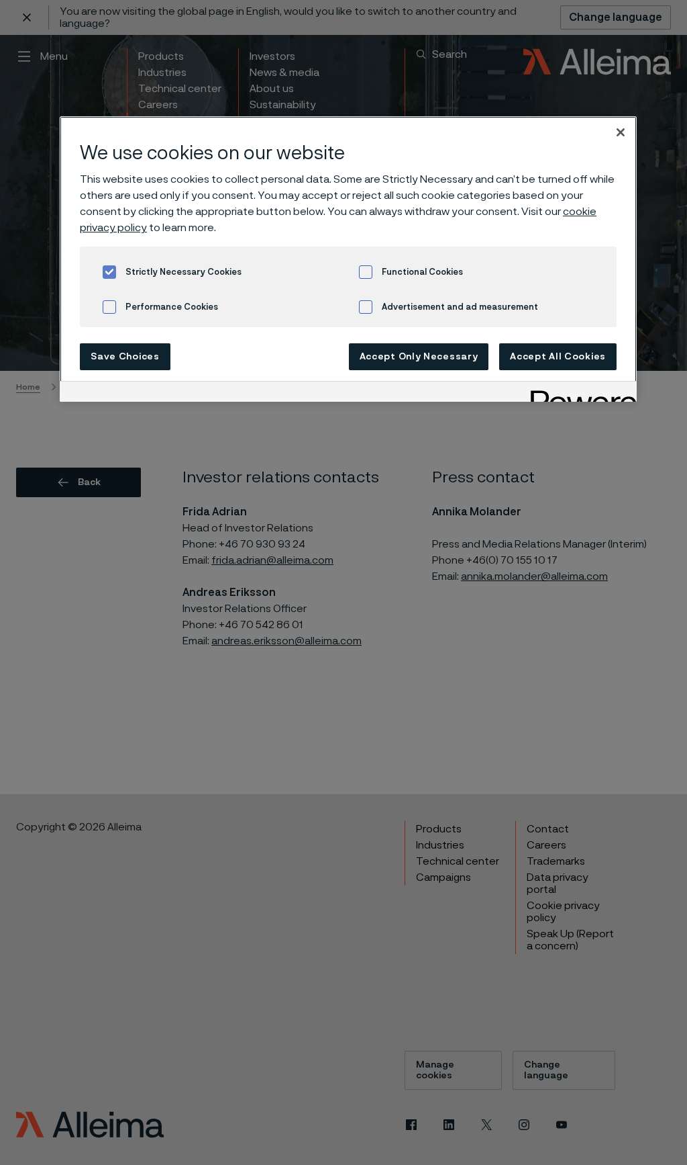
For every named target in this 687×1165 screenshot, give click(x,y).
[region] (348, 259)
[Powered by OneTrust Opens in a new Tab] (579, 393)
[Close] (620, 132)
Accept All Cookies (558, 356)
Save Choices (125, 356)
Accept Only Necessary (419, 356)
